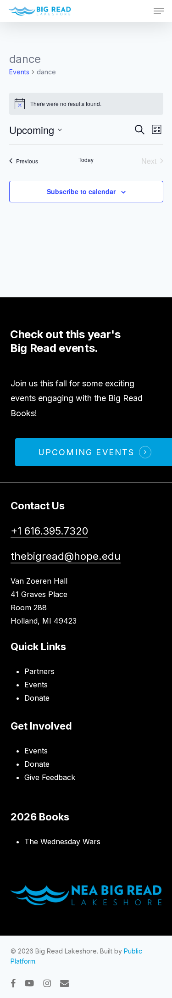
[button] (159, 11)
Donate (37, 698)
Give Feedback (49, 777)
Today (86, 159)
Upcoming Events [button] (86, 452)
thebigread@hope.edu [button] (66, 556)
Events (19, 72)
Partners (39, 671)
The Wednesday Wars (62, 841)
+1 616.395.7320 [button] (49, 531)
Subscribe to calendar (81, 191)
